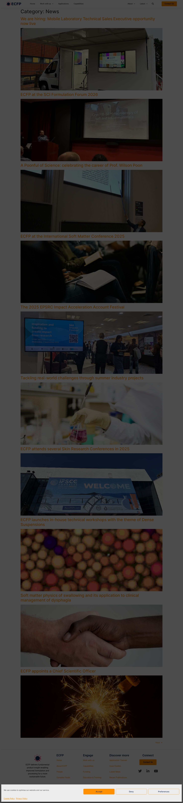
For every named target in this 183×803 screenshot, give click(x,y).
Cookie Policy (9, 798)
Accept (99, 791)
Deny (131, 791)
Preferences (163, 791)
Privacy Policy (21, 798)
